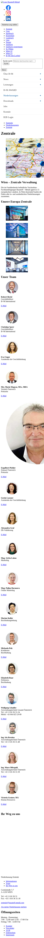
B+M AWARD (9, 90)
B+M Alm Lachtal (13, 56)
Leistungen (22, 84)
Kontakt (7, 112)
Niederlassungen (22, 95)
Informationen (11, 881)
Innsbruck (10, 33)
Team (8, 883)
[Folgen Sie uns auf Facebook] (8, 9)
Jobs (5, 106)
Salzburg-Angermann (14, 47)
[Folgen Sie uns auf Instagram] (8, 15)
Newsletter (10, 928)
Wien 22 (9, 51)
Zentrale (9, 29)
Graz (8, 31)
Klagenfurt (10, 36)
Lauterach (10, 38)
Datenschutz (10, 933)
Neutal (8, 42)
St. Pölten (9, 49)
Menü (4, 70)
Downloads (22, 101)
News (22, 79)
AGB (8, 930)
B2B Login (8, 117)
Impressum (10, 935)
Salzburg (9, 44)
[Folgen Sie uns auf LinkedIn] (9, 20)
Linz (7, 40)
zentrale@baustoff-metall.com (12, 903)
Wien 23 (9, 53)
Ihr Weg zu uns (12, 886)
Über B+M (22, 74)
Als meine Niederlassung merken (14, 907)
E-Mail (3, 306)
